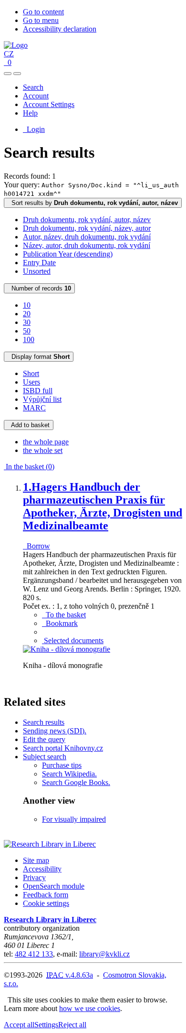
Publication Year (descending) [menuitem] (68, 254)
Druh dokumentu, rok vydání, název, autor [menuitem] (87, 228)
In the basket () (29, 467)
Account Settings (48, 104)
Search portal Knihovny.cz (63, 748)
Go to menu (41, 20)
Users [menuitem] (31, 382)
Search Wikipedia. (69, 774)
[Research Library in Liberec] (50, 844)
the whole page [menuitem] (46, 442)
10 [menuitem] (27, 305)
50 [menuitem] (27, 331)
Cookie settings (46, 903)
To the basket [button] (64, 615)
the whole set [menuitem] (42, 450)
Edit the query (44, 739)
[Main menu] (17, 73)
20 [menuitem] (27, 314)
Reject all (72, 1025)
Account (36, 96)
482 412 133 (34, 954)
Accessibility (42, 869)
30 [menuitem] (27, 322)
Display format (39, 356)
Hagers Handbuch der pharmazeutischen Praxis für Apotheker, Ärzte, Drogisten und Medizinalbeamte (102, 506)
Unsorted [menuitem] (37, 271)
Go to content (43, 12)
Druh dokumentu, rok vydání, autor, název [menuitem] (87, 219)
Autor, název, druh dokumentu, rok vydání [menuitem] (87, 237)
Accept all (19, 1025)
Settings (46, 1025)
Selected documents (72, 640)
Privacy (34, 877)
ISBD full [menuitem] (37, 391)
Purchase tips (62, 765)
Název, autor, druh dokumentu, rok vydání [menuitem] (86, 245)
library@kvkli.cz (104, 954)
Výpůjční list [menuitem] (42, 399)
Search (33, 87)
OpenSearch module (53, 886)
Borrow (36, 546)
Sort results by (93, 202)
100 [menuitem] (28, 339)
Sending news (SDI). (54, 731)
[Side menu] (7, 73)
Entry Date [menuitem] (39, 262)
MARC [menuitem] (34, 408)
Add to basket (29, 425)
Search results (43, 722)
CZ (9, 54)
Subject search (44, 757)
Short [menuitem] (31, 373)
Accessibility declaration (59, 29)
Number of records (39, 288)
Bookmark (60, 623)
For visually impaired (74, 819)
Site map (36, 860)
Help (30, 113)
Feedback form (45, 895)
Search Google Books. (76, 782)
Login (34, 129)
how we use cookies (89, 1008)
